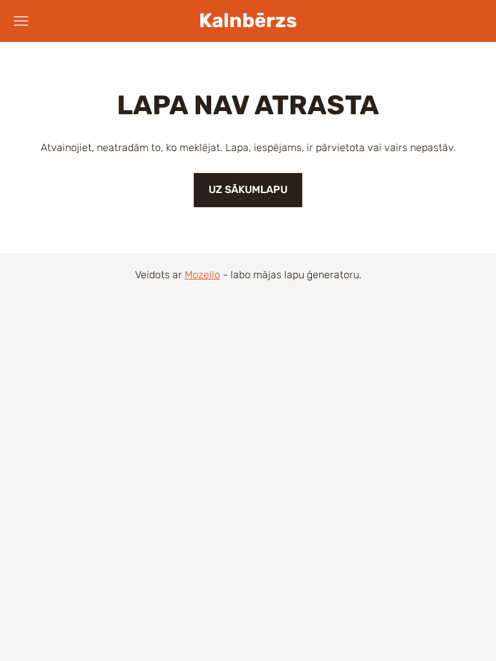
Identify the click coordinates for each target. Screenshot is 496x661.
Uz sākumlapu (248, 189)
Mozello (202, 275)
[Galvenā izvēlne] (21, 21)
